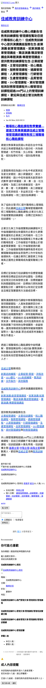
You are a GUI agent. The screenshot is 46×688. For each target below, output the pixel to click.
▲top (3, 503)
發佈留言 (5, 523)
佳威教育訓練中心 (16, 19)
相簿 (8, 110)
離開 (14, 683)
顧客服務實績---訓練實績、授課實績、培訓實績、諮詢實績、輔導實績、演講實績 (25, 496)
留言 (32, 483)
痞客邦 (26, 483)
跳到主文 (5, 25)
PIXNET (11, 652)
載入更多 (5, 508)
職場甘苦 (21, 105)
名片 (8, 116)
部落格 (9, 113)
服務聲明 (26, 654)
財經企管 (20, 490)
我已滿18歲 (6, 683)
